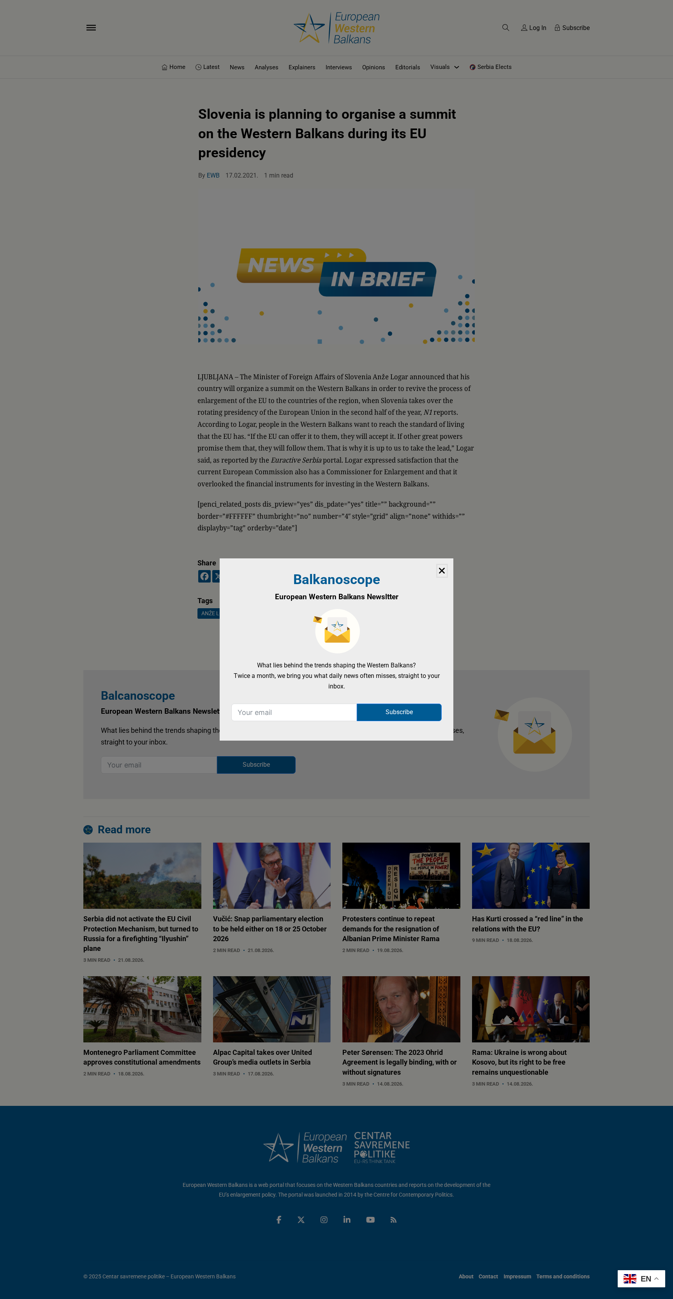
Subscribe (399, 712)
